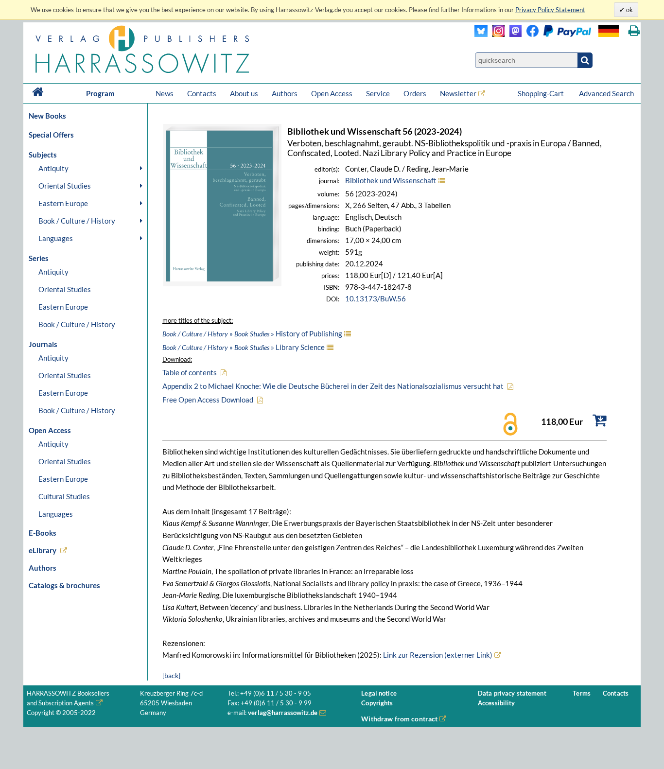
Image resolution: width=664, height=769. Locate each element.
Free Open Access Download (207, 399)
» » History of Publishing (252, 333)
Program (100, 93)
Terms (582, 693)
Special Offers (51, 134)
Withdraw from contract (399, 719)
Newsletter (458, 93)
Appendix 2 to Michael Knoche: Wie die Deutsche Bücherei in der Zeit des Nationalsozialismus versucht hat (333, 386)
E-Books (42, 532)
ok (629, 10)
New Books (47, 115)
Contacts (201, 93)
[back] (171, 675)
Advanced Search (606, 93)
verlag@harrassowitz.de (282, 713)
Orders (414, 93)
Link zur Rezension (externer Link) (437, 654)
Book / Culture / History (76, 220)
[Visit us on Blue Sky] (481, 34)
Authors (284, 93)
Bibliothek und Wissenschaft (391, 180)
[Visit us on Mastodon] (513, 34)
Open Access (331, 93)
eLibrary (42, 550)
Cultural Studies (64, 496)
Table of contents (189, 372)
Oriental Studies (64, 185)
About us (244, 93)
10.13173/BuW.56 (375, 298)
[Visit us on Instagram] (496, 34)
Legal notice (379, 693)
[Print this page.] (634, 31)
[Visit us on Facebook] (556, 34)
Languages (55, 238)
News (165, 93)
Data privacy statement (512, 693)
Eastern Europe (63, 203)
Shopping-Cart (541, 93)
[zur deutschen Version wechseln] (608, 31)
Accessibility (496, 703)
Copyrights (377, 703)
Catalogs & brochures (64, 585)
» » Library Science (243, 347)
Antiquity (53, 168)
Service (378, 93)
